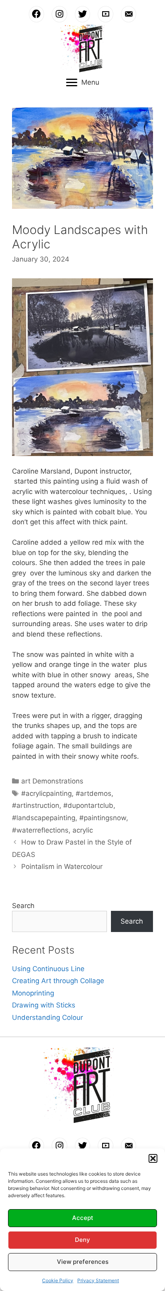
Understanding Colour (47, 1017)
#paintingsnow (102, 818)
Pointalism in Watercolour (62, 867)
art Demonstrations (52, 781)
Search (23, 906)
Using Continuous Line (48, 969)
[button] (153, 1158)
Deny (82, 1239)
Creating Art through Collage (58, 981)
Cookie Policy (57, 1280)
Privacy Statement (98, 1280)
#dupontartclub (88, 805)
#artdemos (93, 793)
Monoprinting (33, 993)
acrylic (82, 830)
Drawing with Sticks (43, 1005)
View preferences (83, 1261)
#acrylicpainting (46, 793)
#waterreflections (40, 830)
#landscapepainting (43, 818)
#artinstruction (35, 805)
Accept (82, 1218)
